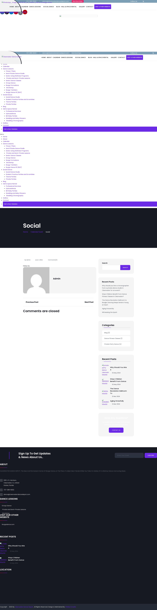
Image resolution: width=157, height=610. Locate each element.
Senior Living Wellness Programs (17, 76)
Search (104, 263)
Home (12, 7)
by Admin (28, 260)
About (17, 7)
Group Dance (10, 83)
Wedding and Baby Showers (16, 118)
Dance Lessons (35, 7)
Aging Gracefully (108, 309)
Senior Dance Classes (13, 81)
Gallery (82, 7)
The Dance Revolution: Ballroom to (118, 390)
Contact (89, 7)
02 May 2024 (116, 373)
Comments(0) (52, 260)
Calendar (24, 7)
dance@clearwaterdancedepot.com (55, 1)
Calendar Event (37, 232)
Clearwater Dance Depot (24, 607)
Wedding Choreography (14, 121)
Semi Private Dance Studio (15, 73)
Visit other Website (102, 7)
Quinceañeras (11, 114)
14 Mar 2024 (116, 404)
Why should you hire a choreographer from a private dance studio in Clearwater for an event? (115, 288)
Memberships (77, 1)
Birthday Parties (11, 116)
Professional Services (13, 111)
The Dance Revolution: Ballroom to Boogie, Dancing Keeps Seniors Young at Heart (115, 302)
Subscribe (151, 455)
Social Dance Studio (13, 97)
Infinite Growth (70, 607)
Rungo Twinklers (11, 90)
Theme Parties (11, 102)
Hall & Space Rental (69, 7)
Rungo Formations (12, 85)
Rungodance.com (8, 524)
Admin (56, 278)
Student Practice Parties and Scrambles (20, 99)
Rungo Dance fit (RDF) (14, 92)
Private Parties (11, 104)
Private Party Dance (112, 344)
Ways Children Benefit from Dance (118, 380)
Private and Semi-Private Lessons (18, 78)
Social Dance (48, 7)
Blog (58, 7)
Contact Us (116, 430)
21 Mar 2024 (116, 396)
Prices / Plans (10, 71)
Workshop (10, 88)
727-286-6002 (31, 53)
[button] (78, 134)
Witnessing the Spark (109, 312)
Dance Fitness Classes (113, 338)
